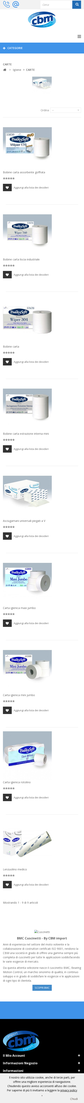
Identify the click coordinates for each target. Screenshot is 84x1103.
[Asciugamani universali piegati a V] (27, 494)
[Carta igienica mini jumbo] (27, 668)
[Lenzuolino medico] (27, 842)
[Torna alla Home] (4, 69)
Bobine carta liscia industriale (21, 259)
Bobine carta (11, 346)
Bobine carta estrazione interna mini (26, 433)
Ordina (45, 110)
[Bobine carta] (27, 320)
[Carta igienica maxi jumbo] (27, 581)
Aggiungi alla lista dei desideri (31, 187)
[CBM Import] (42, 19)
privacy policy (68, 1090)
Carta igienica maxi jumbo (19, 608)
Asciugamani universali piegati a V (24, 521)
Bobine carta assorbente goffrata (24, 172)
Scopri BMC (42, 987)
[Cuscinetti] (42, 932)
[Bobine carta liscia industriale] (27, 233)
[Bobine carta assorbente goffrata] (27, 145)
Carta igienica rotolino (17, 782)
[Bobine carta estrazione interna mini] (27, 407)
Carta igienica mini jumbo (19, 695)
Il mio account (14, 1055)
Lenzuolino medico (15, 869)
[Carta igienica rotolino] (27, 755)
